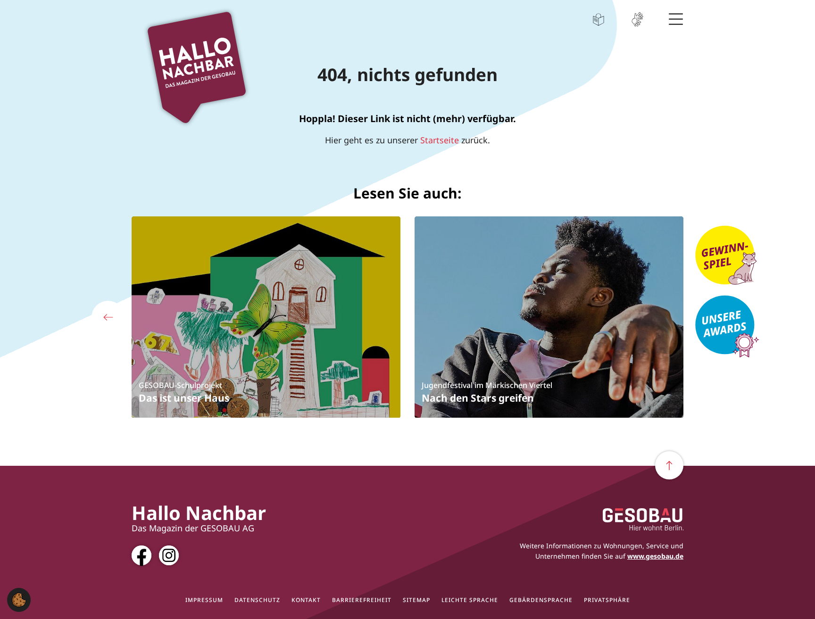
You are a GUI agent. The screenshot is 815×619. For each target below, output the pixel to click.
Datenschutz (257, 600)
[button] (19, 598)
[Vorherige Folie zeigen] (108, 317)
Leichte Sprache (598, 19)
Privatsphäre (607, 600)
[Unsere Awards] (730, 326)
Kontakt (306, 600)
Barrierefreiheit (361, 600)
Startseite (439, 140)
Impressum (204, 600)
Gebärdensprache (637, 19)
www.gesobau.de (655, 556)
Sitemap (416, 600)
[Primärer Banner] (730, 256)
